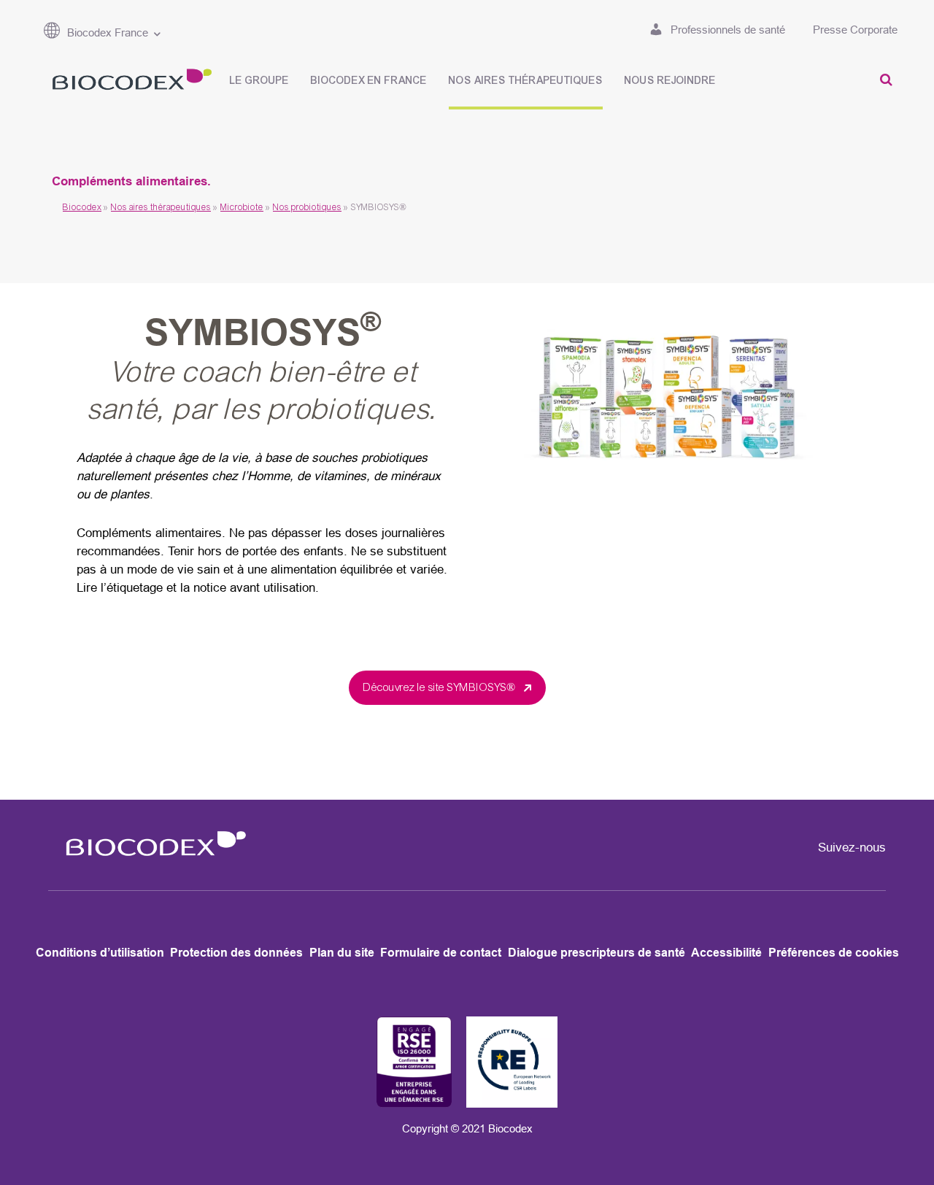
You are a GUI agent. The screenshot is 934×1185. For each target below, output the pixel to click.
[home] (151, 864)
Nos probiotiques (307, 207)
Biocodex (82, 207)
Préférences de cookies (833, 953)
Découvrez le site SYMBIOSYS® (440, 687)
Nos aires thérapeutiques (526, 80)
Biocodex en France (369, 80)
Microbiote (241, 207)
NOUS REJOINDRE (670, 80)
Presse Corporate (855, 29)
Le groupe (259, 80)
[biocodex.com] (127, 82)
